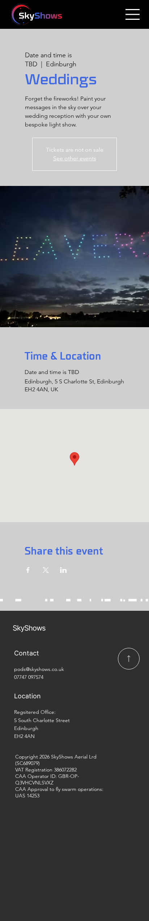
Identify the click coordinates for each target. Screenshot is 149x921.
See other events (74, 158)
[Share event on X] (45, 570)
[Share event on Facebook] (28, 570)
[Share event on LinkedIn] (63, 570)
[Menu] (132, 14)
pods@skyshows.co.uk (39, 669)
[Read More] (129, 658)
